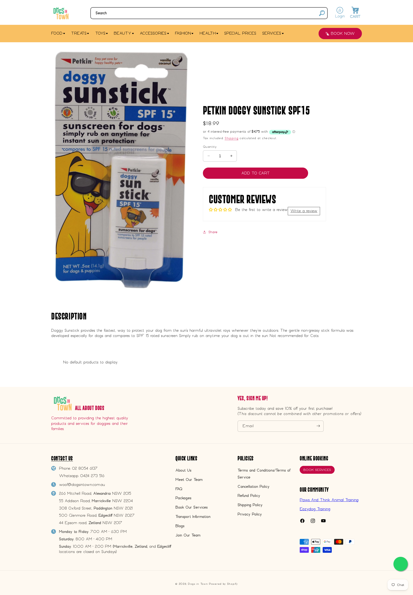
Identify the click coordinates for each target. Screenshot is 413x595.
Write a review (303, 210)
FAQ (178, 488)
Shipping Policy (250, 505)
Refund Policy (249, 495)
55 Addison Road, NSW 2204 (96, 501)
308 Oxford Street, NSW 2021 (96, 508)
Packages (183, 498)
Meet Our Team (189, 479)
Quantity (210, 146)
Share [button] (212, 232)
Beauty (122, 33)
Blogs (180, 525)
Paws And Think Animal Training (329, 499)
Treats (79, 33)
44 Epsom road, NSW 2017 (90, 523)
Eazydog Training (315, 509)
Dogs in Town (198, 584)
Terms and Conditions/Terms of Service (264, 474)
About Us (183, 470)
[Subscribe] (318, 426)
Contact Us (62, 458)
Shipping (232, 138)
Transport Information (193, 516)
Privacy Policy (250, 514)
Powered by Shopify (223, 584)
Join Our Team (188, 535)
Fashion (183, 33)
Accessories (153, 33)
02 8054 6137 (85, 468)
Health (208, 33)
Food (56, 33)
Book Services (317, 470)
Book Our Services (191, 507)
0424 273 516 (92, 475)
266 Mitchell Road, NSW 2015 (95, 493)
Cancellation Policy (254, 486)
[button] (209, 13)
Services (271, 33)
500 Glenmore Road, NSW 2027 (97, 515)
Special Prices (240, 33)
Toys (100, 33)
